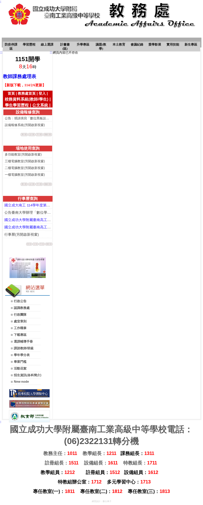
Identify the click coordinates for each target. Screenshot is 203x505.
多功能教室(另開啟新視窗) (23, 154)
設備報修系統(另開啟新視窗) (25, 125)
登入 (42, 93)
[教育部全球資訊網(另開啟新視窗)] (29, 416)
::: (1, 52)
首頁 (11, 93)
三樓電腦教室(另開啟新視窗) (25, 161)
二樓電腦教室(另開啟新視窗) (25, 168)
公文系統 (40, 105)
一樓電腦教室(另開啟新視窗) (25, 174)
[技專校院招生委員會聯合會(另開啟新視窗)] (29, 404)
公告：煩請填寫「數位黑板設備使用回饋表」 (28, 118)
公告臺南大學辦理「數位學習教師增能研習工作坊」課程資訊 (27, 213)
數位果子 (107, 501)
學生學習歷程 (17, 105)
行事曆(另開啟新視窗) (21, 234)
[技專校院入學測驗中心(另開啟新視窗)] (29, 393)
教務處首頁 (27, 93)
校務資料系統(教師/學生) (26, 99)
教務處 (51, 18)
